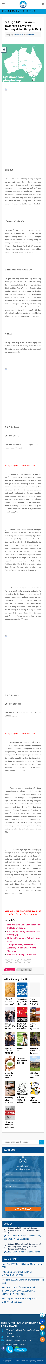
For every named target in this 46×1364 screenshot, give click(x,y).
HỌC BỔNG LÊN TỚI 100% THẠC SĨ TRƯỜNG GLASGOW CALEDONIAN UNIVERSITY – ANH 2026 (18, 1291)
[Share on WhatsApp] (7, 961)
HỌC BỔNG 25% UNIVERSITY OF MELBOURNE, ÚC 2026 (17, 1273)
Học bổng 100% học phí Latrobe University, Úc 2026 (22, 1265)
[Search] (43, 4)
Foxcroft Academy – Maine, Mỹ (21, 954)
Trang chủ (8, 11)
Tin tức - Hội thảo (25, 11)
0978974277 (20, 1350)
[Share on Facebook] (11, 961)
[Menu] (3, 4)
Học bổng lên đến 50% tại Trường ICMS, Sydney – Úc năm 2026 (19, 1300)
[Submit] (41, 1142)
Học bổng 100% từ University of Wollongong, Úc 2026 (23, 1281)
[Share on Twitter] (16, 961)
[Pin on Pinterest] (25, 961)
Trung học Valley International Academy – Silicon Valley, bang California (21, 948)
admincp (30, 35)
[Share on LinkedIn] (29, 961)
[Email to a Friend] (20, 961)
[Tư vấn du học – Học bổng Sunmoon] (23, 4)
